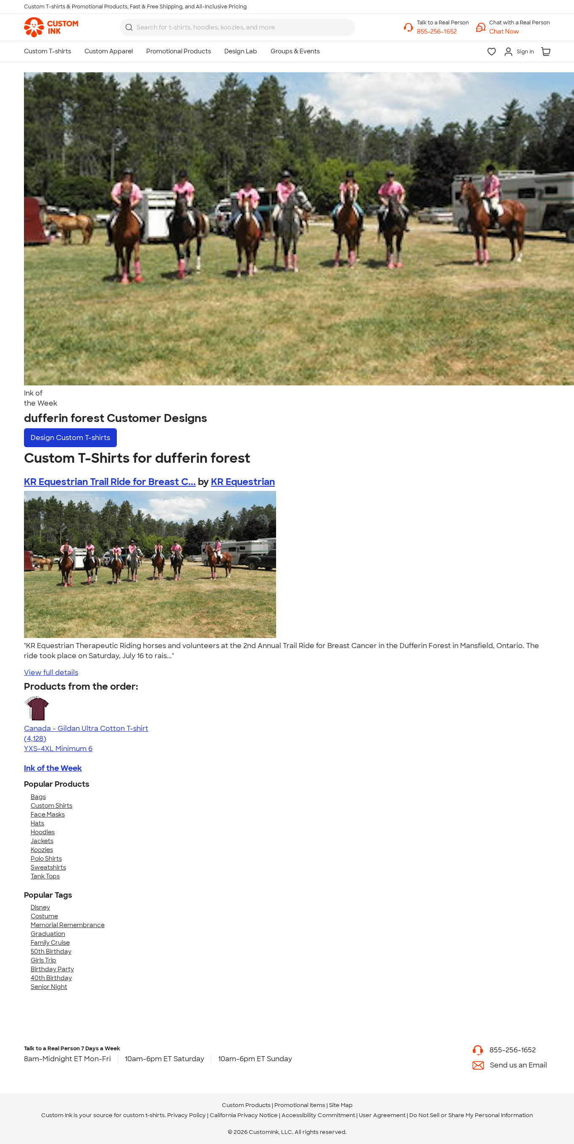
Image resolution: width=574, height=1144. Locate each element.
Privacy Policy (186, 1115)
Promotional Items (299, 1105)
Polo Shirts (46, 858)
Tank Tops (45, 876)
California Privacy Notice (244, 1115)
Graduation (48, 934)
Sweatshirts (48, 867)
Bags (38, 797)
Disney (40, 907)
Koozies (42, 850)
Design (70, 437)
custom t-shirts (144, 1115)
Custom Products (246, 1105)
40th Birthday (51, 978)
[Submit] (129, 27)
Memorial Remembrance (68, 925)
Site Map (341, 1105)
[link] (51, 27)
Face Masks (48, 814)
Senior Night (49, 987)
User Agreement (382, 1115)
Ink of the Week (53, 768)
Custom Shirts (51, 805)
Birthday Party (52, 969)
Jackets (42, 841)
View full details (51, 672)
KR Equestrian (243, 482)
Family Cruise (50, 942)
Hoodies (43, 832)
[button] (519, 31)
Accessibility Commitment (318, 1115)
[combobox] (237, 27)
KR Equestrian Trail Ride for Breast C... (110, 482)
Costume (44, 916)
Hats (37, 823)
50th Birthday (51, 951)
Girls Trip (43, 960)
